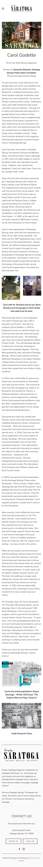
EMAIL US (13, 841)
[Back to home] (21, 8)
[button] (3, 8)
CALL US (30, 841)
